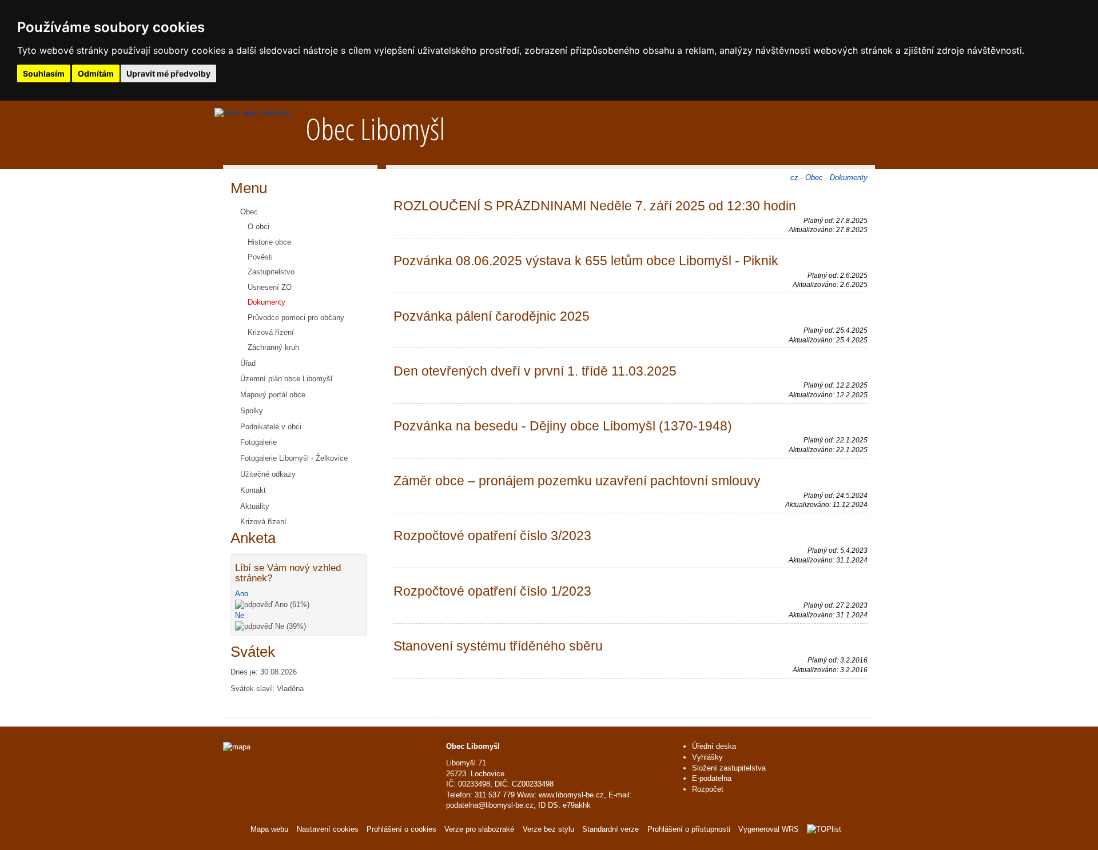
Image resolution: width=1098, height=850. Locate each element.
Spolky (251, 410)
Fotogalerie (258, 442)
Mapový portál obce (272, 394)
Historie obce (269, 242)
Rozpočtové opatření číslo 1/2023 (492, 591)
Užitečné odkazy (268, 474)
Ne (239, 615)
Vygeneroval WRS (768, 829)
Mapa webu (269, 829)
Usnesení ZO (270, 287)
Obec (249, 211)
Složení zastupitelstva (729, 768)
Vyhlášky (707, 757)
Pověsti (260, 257)
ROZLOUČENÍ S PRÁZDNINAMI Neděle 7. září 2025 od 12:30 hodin (594, 205)
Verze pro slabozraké (479, 829)
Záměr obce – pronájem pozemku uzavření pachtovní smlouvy (577, 480)
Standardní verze (610, 829)
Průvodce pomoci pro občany (296, 317)
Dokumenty (266, 302)
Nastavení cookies (328, 829)
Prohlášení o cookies (403, 829)
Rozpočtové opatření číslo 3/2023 (492, 535)
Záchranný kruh (273, 347)
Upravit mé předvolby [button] (168, 73)
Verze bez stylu (548, 829)
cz (794, 177)
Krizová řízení (271, 332)
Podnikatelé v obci (270, 426)
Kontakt (253, 490)
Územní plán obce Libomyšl (286, 378)
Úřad (248, 363)
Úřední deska (714, 746)
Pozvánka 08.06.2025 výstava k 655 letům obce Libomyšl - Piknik (585, 260)
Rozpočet (707, 789)
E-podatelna (711, 778)
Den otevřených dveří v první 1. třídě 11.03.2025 (535, 371)
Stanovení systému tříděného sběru (498, 646)
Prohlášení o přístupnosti (688, 829)
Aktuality (254, 506)
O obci (258, 226)
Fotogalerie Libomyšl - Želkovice (294, 458)
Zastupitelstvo (271, 272)
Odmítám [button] (96, 73)
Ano (241, 593)
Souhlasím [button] (44, 73)
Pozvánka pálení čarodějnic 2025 (491, 316)
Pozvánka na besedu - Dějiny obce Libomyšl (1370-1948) (562, 425)
